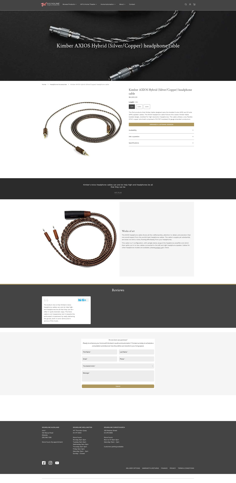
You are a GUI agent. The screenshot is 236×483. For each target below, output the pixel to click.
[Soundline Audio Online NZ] (50, 4)
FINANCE (164, 468)
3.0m (147, 106)
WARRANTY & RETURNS (150, 468)
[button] (194, 4)
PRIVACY (173, 468)
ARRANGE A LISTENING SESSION (161, 124)
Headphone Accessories (58, 84)
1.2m (131, 106)
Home (44, 84)
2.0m (139, 106)
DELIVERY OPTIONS (133, 468)
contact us (159, 247)
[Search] (186, 4)
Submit (118, 386)
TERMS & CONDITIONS (186, 468)
